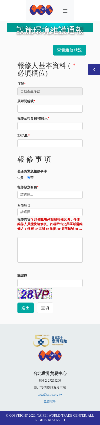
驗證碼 (22, 275)
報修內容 (50, 226)
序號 (21, 84)
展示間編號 (26, 101)
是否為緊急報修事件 (32, 171)
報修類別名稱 (28, 187)
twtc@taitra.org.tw (50, 394)
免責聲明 (50, 401)
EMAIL (23, 135)
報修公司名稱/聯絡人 (33, 118)
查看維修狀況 (69, 50)
